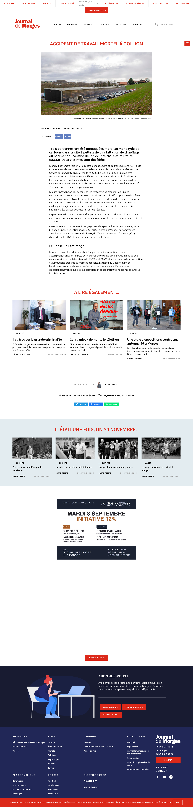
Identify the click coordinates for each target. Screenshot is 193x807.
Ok (177, 802)
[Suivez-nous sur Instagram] (171, 777)
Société (51, 763)
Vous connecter (134, 707)
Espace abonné (66, 3)
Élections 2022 (95, 775)
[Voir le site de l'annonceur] (96, 529)
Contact (168, 760)
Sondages (17, 794)
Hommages (17, 781)
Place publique (23, 775)
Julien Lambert (52, 128)
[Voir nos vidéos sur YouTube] (164, 777)
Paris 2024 (53, 789)
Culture (51, 742)
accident (58, 136)
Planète (51, 751)
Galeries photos (19, 746)
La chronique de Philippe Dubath (98, 746)
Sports (105, 24)
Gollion (68, 136)
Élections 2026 (55, 746)
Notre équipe (133, 758)
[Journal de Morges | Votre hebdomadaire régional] (27, 27)
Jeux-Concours (19, 785)
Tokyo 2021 (53, 794)
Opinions (138, 24)
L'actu (57, 24)
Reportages (53, 759)
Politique (52, 755)
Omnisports (53, 785)
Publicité (131, 742)
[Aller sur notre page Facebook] (157, 777)
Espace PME (132, 746)
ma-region (91, 787)
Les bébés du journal (22, 789)
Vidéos (15, 751)
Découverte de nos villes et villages (28, 742)
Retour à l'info (96, 658)
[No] (189, 802)
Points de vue (90, 751)
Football (52, 781)
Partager (113, 404)
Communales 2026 (96, 10)
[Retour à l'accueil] (168, 740)
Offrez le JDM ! (111, 715)
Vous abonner (110, 707)
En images (121, 24)
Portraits (89, 24)
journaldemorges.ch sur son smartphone (138, 752)
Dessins (87, 742)
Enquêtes (72, 24)
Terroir (51, 768)
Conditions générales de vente (138, 763)
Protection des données (138, 769)
